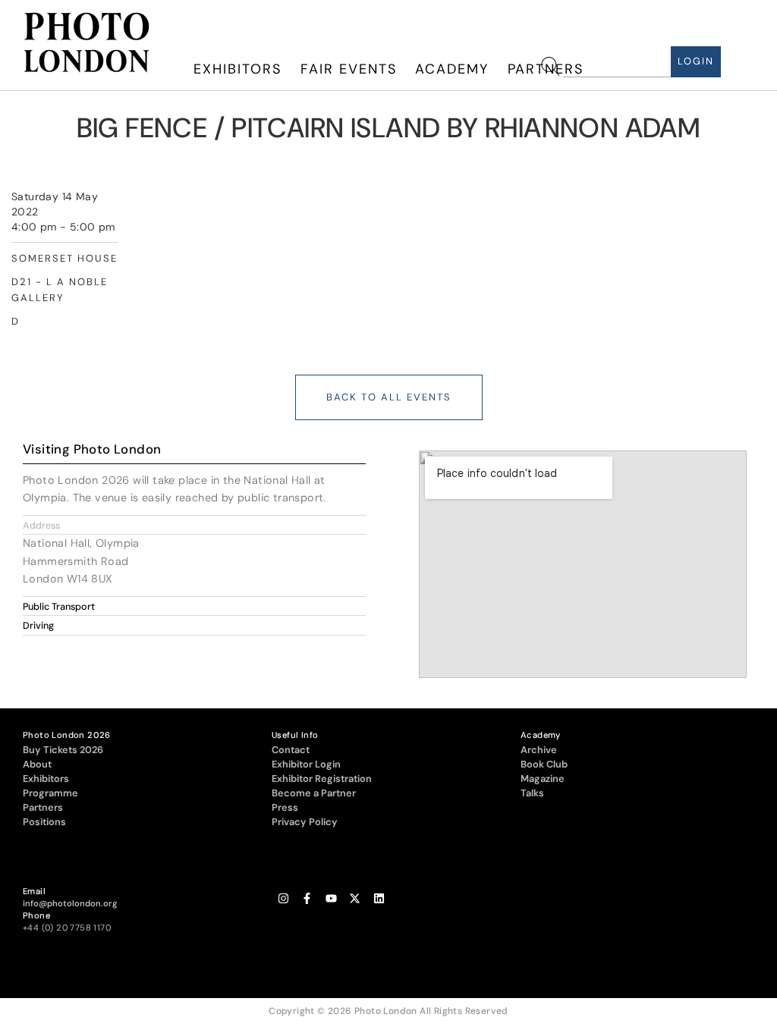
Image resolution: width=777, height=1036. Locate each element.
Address (41, 526)
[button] (194, 525)
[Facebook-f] (307, 899)
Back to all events (388, 397)
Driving (38, 626)
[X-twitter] (354, 899)
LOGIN (696, 61)
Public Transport (59, 607)
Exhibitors (237, 69)
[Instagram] (283, 899)
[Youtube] (331, 899)
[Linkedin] (379, 899)
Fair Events (348, 69)
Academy (452, 69)
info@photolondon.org (70, 903)
